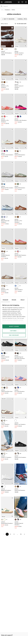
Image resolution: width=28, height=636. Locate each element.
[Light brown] (2, 49)
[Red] (18, 116)
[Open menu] (2, 2)
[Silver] (7, 217)
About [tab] (22, 299)
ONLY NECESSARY (14, 335)
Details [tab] (14, 299)
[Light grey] (2, 184)
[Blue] (4, 184)
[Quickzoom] (12, 46)
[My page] (19, 2)
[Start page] (8, 2)
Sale (16, 56)
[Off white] (4, 519)
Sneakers (7, 9)
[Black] (4, 353)
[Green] (18, 184)
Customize (13, 330)
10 (21, 534)
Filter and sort (22, 23)
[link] (19, 2)
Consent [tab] (5, 299)
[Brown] (4, 82)
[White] (4, 49)
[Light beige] (2, 82)
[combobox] (15, 6)
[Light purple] (4, 217)
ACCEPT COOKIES (14, 326)
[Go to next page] (24, 534)
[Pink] (18, 388)
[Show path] (2, 9)
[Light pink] (15, 82)
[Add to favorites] (12, 28)
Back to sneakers (9, 19)
